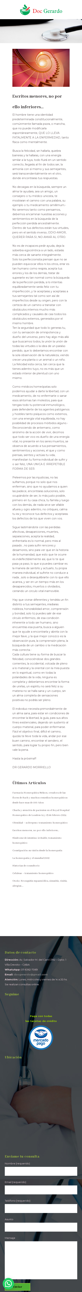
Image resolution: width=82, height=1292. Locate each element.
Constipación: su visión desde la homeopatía (37, 850)
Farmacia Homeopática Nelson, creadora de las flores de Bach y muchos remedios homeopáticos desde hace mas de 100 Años (40, 797)
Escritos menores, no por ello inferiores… (35, 830)
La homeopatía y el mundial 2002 (31, 858)
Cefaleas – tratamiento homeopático (33, 873)
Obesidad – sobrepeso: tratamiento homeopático (40, 822)
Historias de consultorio (26, 865)
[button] (8, 1283)
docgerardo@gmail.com (31, 974)
